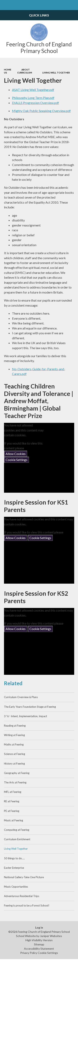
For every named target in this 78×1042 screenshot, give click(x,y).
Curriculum (24, 72)
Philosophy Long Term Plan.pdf (33, 98)
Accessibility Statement (39, 948)
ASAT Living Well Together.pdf (33, 90)
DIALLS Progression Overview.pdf (35, 103)
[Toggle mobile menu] (5, 5)
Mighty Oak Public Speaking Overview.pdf (41, 111)
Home (7, 69)
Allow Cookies (16, 454)
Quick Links (39, 15)
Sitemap (39, 944)
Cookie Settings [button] (48, 952)
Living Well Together (56, 72)
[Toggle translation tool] (63, 5)
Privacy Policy (28, 952)
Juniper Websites (51, 936)
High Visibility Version (39, 940)
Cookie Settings (16, 460)
